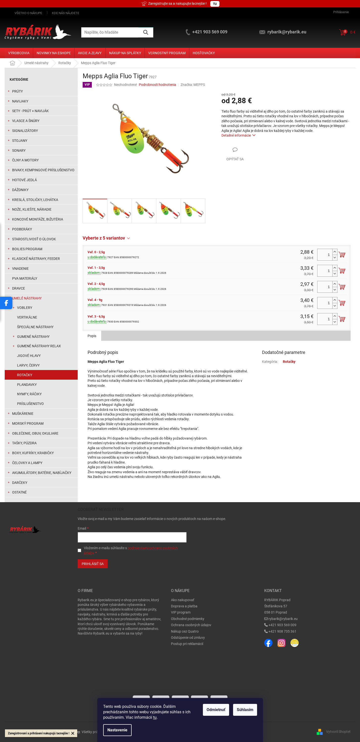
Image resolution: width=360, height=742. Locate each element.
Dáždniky (20, 190)
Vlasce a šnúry (25, 121)
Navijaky (20, 101)
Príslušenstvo (30, 404)
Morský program (28, 423)
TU (215, 4)
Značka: (193, 85)
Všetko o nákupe (28, 13)
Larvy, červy (28, 365)
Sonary (18, 150)
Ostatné (19, 492)
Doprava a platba (184, 606)
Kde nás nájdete (65, 13)
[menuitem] (19, 53)
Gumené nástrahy (33, 337)
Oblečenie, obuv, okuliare (35, 433)
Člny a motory (25, 160)
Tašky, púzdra (24, 443)
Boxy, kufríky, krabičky (33, 453)
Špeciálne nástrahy (35, 327)
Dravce (18, 288)
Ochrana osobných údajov (191, 625)
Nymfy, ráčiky (29, 394)
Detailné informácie (236, 135)
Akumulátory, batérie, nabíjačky (41, 473)
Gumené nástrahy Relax (39, 346)
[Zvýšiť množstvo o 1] (334, 252)
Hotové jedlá (24, 180)
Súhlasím (245, 709)
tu (155, 717)
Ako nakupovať (182, 600)
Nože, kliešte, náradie (31, 209)
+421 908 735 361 (282, 631)
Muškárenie (22, 414)
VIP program (181, 612)
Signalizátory (25, 131)
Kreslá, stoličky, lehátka (35, 200)
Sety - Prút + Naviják (30, 111)
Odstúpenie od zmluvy (188, 638)
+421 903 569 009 (282, 625)
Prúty (17, 91)
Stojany (19, 141)
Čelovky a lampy (27, 463)
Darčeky (19, 483)
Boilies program (27, 249)
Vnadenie (20, 269)
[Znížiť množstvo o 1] (334, 257)
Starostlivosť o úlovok (34, 239)
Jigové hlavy (29, 356)
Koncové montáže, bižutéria (37, 219)
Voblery (24, 308)
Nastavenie (117, 730)
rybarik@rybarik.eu (283, 619)
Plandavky (27, 385)
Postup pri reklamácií (187, 644)
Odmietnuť (216, 709)
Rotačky (24, 375)
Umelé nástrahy (27, 298)
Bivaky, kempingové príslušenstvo (43, 170)
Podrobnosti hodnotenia (157, 85)
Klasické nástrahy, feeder (36, 259)
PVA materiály (24, 278)
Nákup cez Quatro (185, 631)
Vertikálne (27, 317)
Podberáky (22, 229)
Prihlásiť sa (93, 564)
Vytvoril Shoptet (338, 732)
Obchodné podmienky (187, 619)
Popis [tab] (92, 336)
